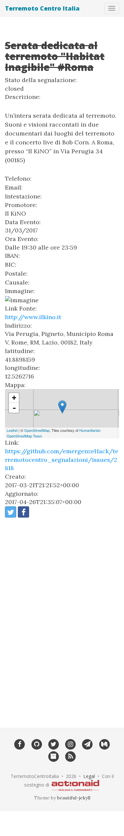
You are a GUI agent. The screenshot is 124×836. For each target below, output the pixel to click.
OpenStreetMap (37, 430)
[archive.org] (53, 756)
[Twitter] (53, 744)
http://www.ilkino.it (33, 317)
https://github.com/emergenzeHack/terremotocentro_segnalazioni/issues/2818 (61, 459)
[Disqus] (62, 618)
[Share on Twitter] (10, 512)
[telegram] (87, 744)
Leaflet (12, 430)
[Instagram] (70, 744)
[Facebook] (20, 744)
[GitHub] (36, 744)
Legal (89, 776)
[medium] (104, 744)
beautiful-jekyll (73, 798)
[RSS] (70, 756)
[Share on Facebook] (23, 512)
